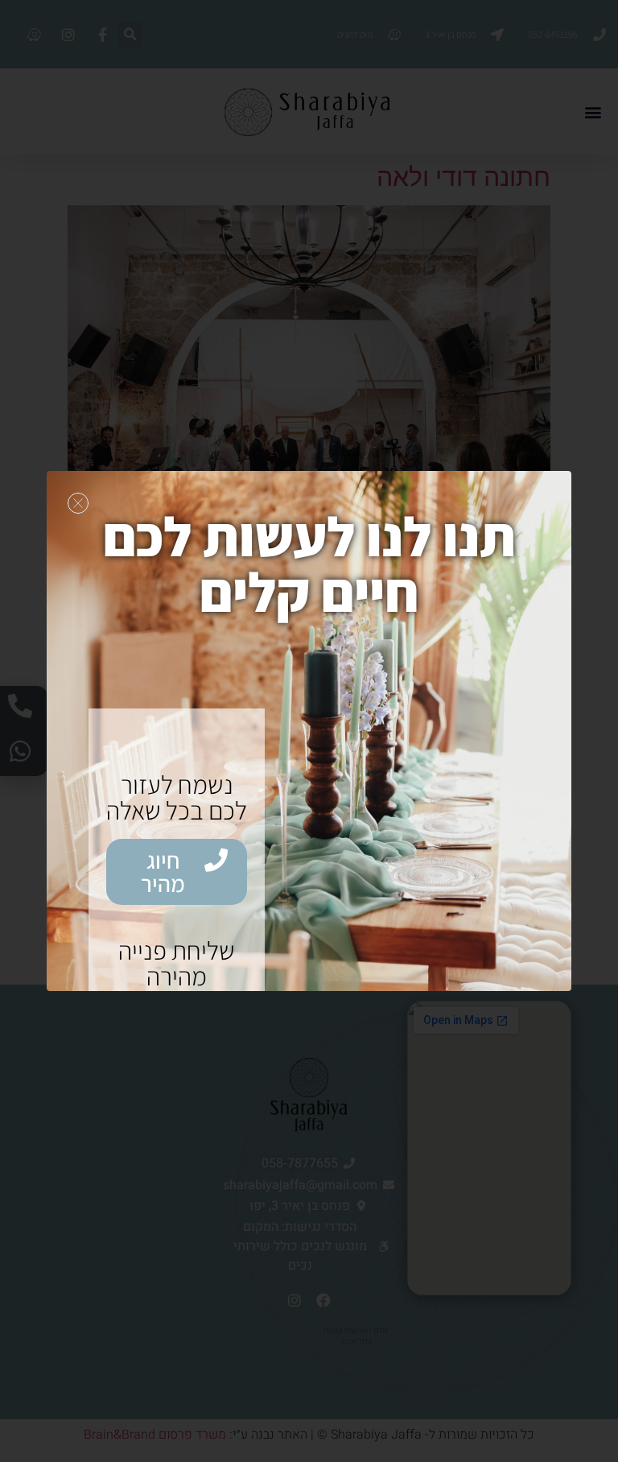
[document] (309, 731)
